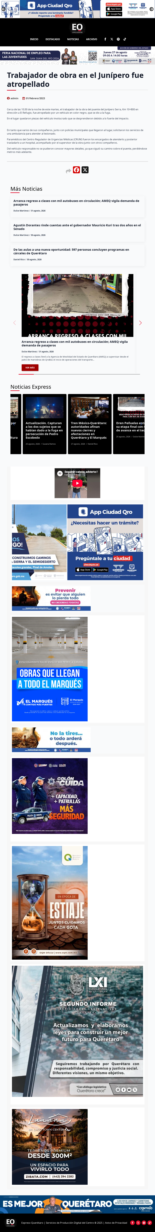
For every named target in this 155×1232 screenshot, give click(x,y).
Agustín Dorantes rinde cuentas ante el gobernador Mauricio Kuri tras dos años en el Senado (77, 227)
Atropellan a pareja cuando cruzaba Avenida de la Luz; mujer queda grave (122, 428)
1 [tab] (76, 1100)
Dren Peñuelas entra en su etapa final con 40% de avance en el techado (77, 426)
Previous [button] (3, 9)
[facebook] (105, 39)
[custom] (118, 39)
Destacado (53, 39)
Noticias (73, 39)
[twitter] (111, 39)
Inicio (34, 39)
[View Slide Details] (77, 1031)
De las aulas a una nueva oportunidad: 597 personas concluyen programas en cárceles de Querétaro (71, 251)
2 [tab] (79, 1100)
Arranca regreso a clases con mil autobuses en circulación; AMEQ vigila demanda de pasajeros (76, 202)
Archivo (91, 39)
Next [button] (151, 9)
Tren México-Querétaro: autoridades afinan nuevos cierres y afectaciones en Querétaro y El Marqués (31, 430)
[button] (140, 323)
